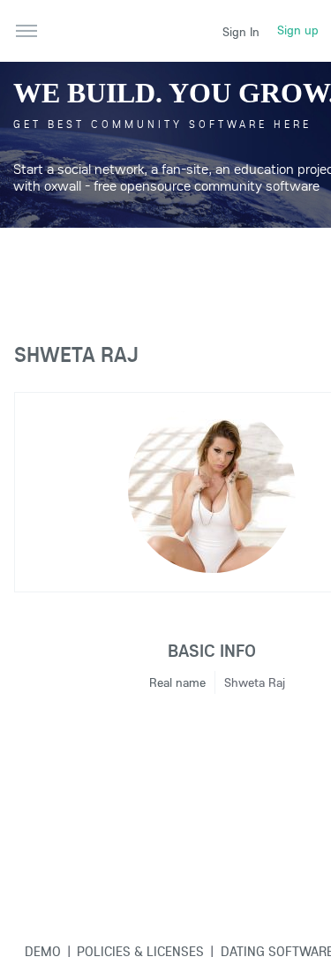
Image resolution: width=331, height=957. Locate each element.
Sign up (298, 30)
